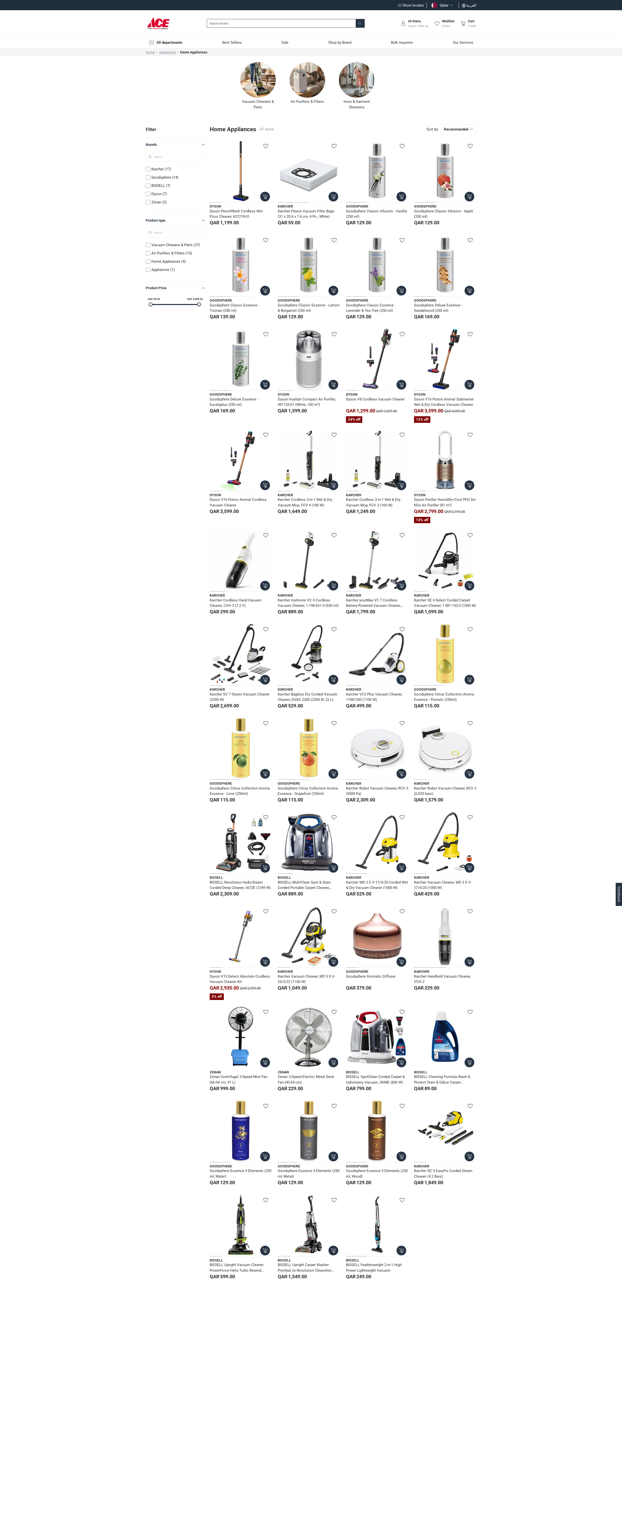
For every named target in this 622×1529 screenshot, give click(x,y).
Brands (151, 145)
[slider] (151, 304)
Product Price (156, 288)
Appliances (167, 52)
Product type (155, 220)
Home (150, 52)
